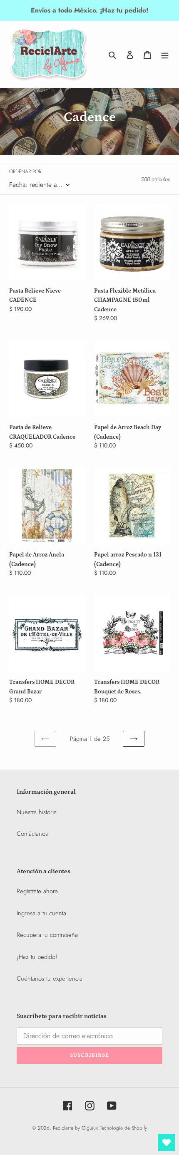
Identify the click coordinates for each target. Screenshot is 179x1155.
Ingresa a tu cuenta (41, 913)
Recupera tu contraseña (47, 934)
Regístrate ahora (37, 891)
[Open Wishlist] (166, 1142)
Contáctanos (32, 833)
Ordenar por (25, 171)
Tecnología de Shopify (123, 1128)
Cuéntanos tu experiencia (49, 978)
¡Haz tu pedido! (37, 956)
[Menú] (165, 55)
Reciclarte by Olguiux (75, 1128)
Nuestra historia (37, 812)
